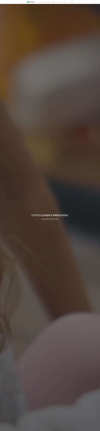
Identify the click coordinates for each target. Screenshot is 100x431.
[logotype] (31, 2)
